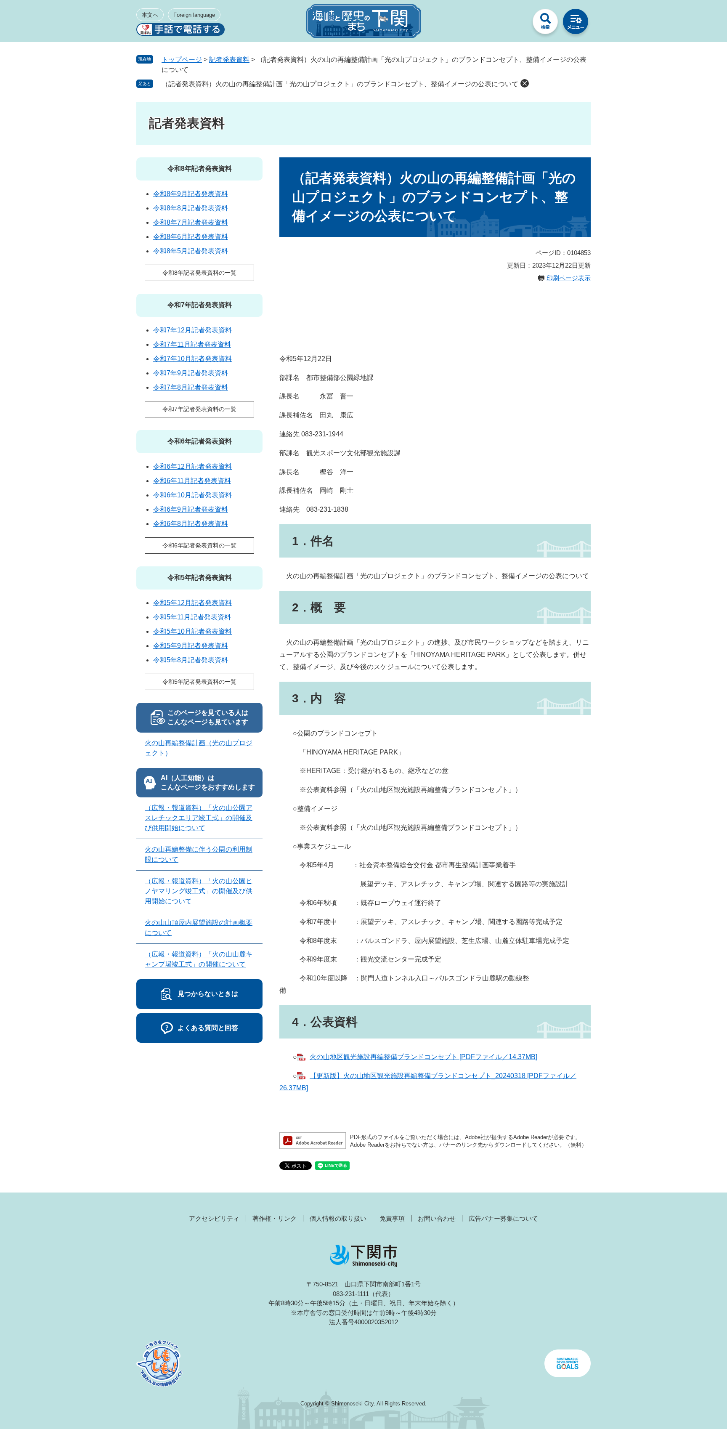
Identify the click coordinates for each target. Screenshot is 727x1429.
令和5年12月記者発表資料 (192, 602)
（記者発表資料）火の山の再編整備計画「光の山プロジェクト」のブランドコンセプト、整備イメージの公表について (340, 84)
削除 (524, 83)
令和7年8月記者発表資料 (190, 387)
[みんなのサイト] (515, 23)
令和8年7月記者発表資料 (190, 222)
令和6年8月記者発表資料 (190, 523)
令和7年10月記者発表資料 (192, 358)
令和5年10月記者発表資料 (192, 631)
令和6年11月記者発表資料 (192, 480)
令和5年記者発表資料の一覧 (199, 681)
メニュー (575, 23)
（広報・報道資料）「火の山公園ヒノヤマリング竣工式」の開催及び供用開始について (198, 891)
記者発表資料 (229, 59)
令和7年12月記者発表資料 (192, 330)
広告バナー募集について (503, 1218)
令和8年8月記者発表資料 (190, 208)
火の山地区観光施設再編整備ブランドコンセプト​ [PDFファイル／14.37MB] (423, 1056)
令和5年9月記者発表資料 (190, 645)
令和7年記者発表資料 (199, 304)
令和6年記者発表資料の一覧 (199, 545)
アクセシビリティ (214, 1218)
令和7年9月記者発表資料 (190, 373)
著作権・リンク (274, 1218)
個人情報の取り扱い (338, 1218)
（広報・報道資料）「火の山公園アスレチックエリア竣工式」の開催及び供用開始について (198, 817)
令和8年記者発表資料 (199, 168)
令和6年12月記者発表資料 (192, 466)
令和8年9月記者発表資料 (190, 193)
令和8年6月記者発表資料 (190, 236)
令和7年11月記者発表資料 (192, 344)
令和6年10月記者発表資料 (192, 495)
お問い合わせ (437, 1218)
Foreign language (194, 15)
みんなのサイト (515, 23)
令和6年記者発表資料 (199, 441)
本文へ (150, 15)
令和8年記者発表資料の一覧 (199, 272)
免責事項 (392, 1218)
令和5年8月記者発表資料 (190, 660)
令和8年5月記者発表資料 (190, 251)
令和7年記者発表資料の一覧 (199, 409)
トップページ (182, 59)
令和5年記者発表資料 (199, 577)
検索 (545, 23)
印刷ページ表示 (569, 278)
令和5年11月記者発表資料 (192, 617)
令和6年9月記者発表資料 (190, 509)
